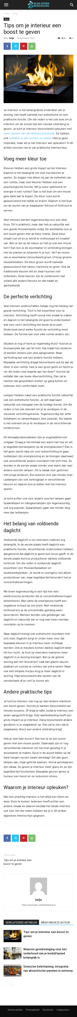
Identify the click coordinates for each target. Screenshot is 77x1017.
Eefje (11, 38)
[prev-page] (6, 984)
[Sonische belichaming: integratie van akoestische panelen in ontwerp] (12, 970)
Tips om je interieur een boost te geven (18, 862)
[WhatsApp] (31, 46)
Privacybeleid (32, 1009)
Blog (15, 13)
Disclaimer (48, 1009)
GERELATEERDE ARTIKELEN (21, 922)
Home (7, 13)
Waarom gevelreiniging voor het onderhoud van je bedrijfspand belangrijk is (45, 953)
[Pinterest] (23, 46)
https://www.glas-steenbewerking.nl (39, 905)
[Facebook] (7, 46)
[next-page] (11, 984)
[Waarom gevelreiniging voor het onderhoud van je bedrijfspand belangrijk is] (12, 953)
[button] (6, 5)
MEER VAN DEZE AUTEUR (55, 922)
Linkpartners (63, 1009)
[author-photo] (38, 894)
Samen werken (15, 1009)
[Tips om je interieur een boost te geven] (12, 936)
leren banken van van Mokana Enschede (29, 133)
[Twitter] (15, 46)
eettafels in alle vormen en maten (30, 138)
